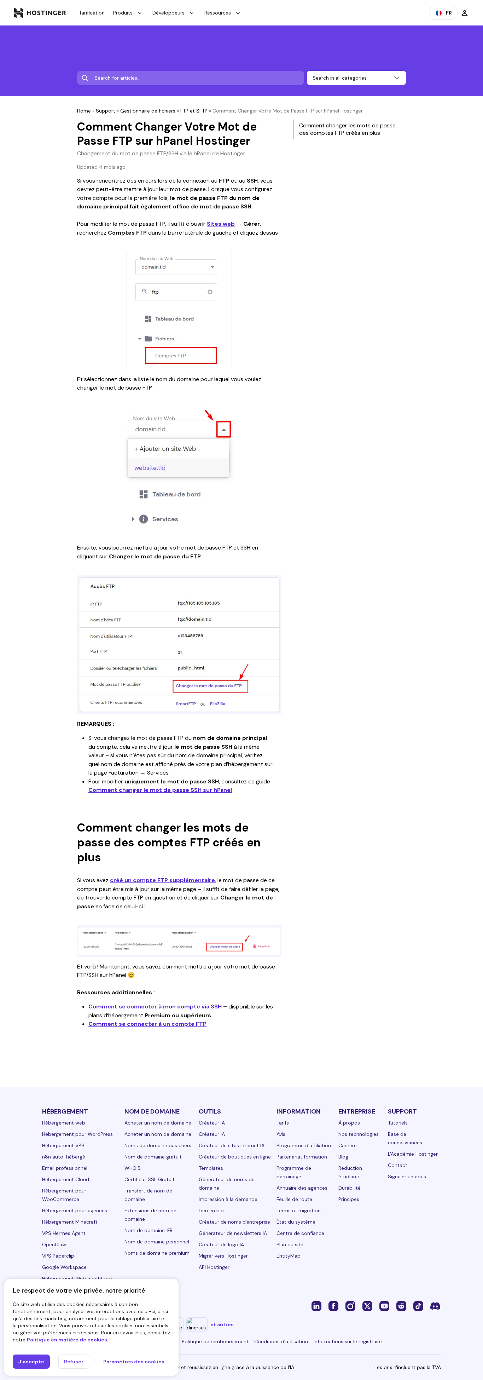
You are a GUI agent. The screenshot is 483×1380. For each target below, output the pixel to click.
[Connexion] (464, 12)
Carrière (347, 1145)
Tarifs (283, 1123)
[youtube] (384, 1306)
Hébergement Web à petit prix (77, 1278)
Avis (281, 1134)
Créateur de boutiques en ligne (235, 1157)
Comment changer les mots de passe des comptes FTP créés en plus (347, 129)
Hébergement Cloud (65, 1179)
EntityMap (289, 1256)
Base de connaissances (405, 1138)
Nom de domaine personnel (156, 1241)
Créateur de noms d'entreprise (234, 1222)
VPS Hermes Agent (64, 1233)
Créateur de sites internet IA (231, 1145)
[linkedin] (316, 1306)
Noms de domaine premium (157, 1253)
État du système (296, 1222)
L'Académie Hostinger (413, 1154)
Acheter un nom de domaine (157, 1123)
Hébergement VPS (63, 1145)
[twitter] (367, 1306)
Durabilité (349, 1188)
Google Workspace (64, 1267)
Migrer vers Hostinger (223, 1256)
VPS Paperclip (58, 1256)
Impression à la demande (228, 1199)
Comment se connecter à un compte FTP (147, 1024)
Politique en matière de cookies (67, 1339)
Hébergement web (63, 1123)
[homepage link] (40, 12)
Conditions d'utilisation (281, 1341)
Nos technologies (358, 1134)
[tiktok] (418, 1306)
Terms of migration (299, 1210)
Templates (211, 1168)
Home (84, 111)
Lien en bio (211, 1210)
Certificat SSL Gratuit (149, 1179)
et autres (222, 1324)
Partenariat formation (302, 1157)
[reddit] (401, 1306)
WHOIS (132, 1168)
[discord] (435, 1306)
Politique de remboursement (215, 1341)
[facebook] (333, 1306)
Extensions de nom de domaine (150, 1214)
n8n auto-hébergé (63, 1157)
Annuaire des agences (302, 1188)
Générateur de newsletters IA (233, 1233)
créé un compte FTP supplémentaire (162, 880)
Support (105, 111)
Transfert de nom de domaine (148, 1195)
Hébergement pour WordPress (77, 1134)
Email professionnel (64, 1168)
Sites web (221, 224)
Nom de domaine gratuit (153, 1157)
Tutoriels (398, 1123)
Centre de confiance (300, 1233)
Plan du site (290, 1244)
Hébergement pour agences (74, 1210)
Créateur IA (212, 1123)
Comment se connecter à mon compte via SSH (155, 1006)
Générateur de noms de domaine (227, 1183)
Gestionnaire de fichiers (147, 111)
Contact (397, 1165)
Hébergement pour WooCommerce (64, 1195)
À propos (349, 1123)
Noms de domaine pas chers (157, 1145)
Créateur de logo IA (221, 1244)
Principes (348, 1199)
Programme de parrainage (294, 1172)
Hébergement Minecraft (70, 1222)
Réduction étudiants (350, 1172)
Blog (343, 1157)
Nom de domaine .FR (148, 1230)
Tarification (92, 13)
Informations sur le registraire (348, 1341)
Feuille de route (294, 1199)
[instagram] (350, 1306)
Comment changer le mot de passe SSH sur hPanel (160, 790)
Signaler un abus (407, 1176)
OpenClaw (54, 1244)
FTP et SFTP (194, 111)
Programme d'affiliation (304, 1145)
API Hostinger (214, 1267)
